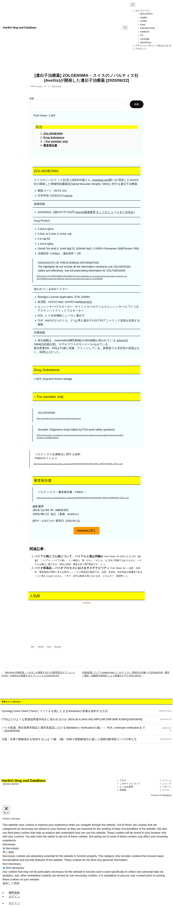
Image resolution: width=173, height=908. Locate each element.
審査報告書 (50, 145)
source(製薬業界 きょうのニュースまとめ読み (104, 212)
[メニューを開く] (125, 28)
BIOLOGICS (56, 86)
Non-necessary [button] (12, 863)
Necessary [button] (9, 844)
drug (49, 647)
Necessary (12, 848)
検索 (32, 98)
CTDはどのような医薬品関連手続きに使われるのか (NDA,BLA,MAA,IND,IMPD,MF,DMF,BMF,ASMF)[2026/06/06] (72, 719)
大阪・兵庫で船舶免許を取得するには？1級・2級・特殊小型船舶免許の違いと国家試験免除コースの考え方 (69, 739)
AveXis (40, 647)
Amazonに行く (86, 530)
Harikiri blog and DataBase (19, 27)
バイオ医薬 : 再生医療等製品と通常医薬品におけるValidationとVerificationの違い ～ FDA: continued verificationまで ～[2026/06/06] (73, 729)
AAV (32, 647)
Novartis (57, 647)
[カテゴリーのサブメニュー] (148, 11)
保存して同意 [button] (11, 883)
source (68, 195)
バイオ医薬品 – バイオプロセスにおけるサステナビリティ (72, 567)
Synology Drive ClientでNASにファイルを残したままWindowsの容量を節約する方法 (55, 711)
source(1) (86, 301)
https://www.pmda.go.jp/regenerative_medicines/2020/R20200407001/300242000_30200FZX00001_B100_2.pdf (78, 464)
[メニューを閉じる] (132, 5)
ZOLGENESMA (53, 133)
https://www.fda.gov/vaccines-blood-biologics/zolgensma (59, 418)
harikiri (39, 86)
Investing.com (100, 180)
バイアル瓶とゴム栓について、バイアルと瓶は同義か (69, 556)
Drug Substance (53, 137)
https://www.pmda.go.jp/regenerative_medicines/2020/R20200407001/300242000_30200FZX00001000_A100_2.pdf (83, 498)
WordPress (167, 795)
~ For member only (55, 141)
